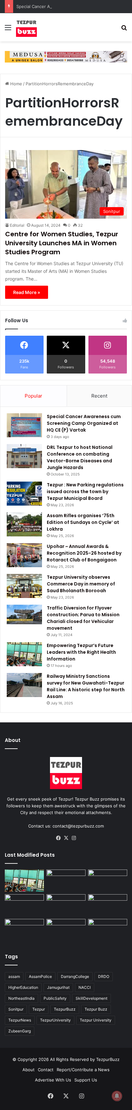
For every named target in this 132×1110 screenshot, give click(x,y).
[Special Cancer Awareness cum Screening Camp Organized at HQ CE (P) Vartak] (24, 425)
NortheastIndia (21, 998)
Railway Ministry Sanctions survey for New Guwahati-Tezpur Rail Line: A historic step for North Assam (86, 686)
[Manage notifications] (117, 1096)
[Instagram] (74, 838)
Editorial (17, 225)
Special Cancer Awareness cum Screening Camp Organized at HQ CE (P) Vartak (84, 423)
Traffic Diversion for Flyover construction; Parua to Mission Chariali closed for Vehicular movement (83, 618)
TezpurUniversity (55, 1020)
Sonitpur (15, 1009)
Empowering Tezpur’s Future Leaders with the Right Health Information (81, 652)
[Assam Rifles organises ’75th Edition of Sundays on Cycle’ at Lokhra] (24, 524)
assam (14, 976)
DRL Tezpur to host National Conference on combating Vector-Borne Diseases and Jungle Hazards (79, 457)
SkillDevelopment (91, 998)
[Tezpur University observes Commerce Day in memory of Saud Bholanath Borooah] (24, 586)
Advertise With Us (53, 1079)
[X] (66, 838)
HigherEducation (23, 987)
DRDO (103, 976)
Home (15, 83)
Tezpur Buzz (96, 1009)
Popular (33, 396)
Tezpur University (95, 1020)
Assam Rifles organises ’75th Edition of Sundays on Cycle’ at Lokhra (83, 522)
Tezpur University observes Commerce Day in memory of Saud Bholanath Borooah (81, 584)
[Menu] (8, 29)
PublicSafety (55, 998)
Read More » (26, 292)
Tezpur (38, 1009)
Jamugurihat (58, 987)
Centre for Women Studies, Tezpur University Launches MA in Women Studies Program (61, 243)
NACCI (84, 987)
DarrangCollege (75, 976)
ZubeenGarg (19, 1031)
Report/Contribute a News (83, 1069)
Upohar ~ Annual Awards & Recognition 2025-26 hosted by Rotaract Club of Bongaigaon (84, 553)
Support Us (85, 1079)
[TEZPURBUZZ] (26, 27)
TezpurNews (19, 1020)
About (28, 1069)
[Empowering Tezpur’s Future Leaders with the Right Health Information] (24, 654)
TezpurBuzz (65, 1009)
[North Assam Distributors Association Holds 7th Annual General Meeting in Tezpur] (24, 930)
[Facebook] (58, 838)
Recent (99, 396)
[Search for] (124, 29)
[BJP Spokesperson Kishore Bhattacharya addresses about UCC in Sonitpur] (24, 905)
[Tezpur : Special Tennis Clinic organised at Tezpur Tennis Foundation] (107, 881)
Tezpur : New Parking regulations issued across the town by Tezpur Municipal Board (85, 491)
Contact (46, 1069)
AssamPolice (40, 976)
